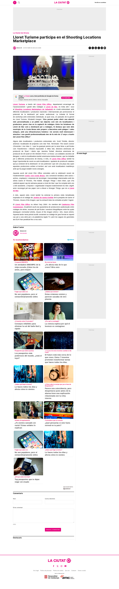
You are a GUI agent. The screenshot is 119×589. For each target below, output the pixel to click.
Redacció (19, 47)
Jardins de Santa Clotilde (43, 198)
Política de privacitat (45, 570)
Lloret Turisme (19, 104)
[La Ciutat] (61, 2)
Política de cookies (58, 570)
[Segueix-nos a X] (57, 566)
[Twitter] (93, 48)
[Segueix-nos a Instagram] (61, 566)
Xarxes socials (82, 570)
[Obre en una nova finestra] (51, 577)
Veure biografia (23, 233)
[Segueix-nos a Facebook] (53, 566)
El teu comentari (18, 507)
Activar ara (66, 97)
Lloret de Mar (51, 107)
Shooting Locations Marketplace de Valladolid (34, 109)
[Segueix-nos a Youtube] (65, 566)
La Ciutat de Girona (21, 33)
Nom (14, 498)
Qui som (67, 570)
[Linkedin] (96, 48)
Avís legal (36, 570)
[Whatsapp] (99, 48)
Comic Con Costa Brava (35, 176)
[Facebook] (90, 48)
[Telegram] (102, 48)
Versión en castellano (100, 2)
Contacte (73, 570)
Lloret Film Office (44, 104)
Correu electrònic (50, 498)
